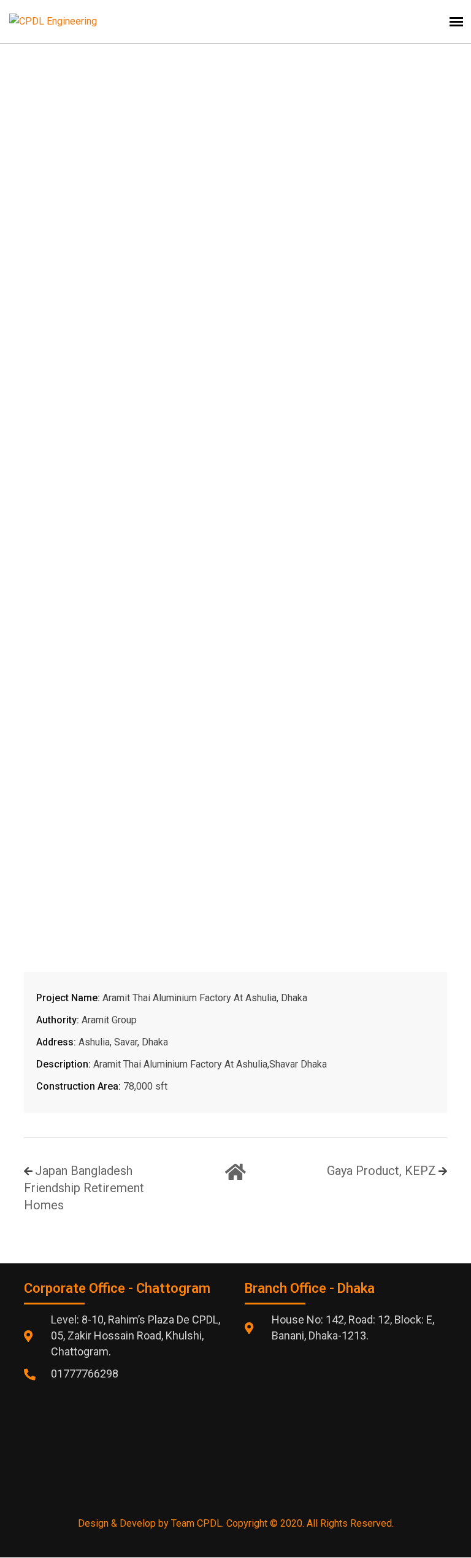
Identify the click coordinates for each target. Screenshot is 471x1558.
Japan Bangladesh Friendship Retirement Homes (84, 1187)
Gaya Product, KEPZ (381, 1170)
